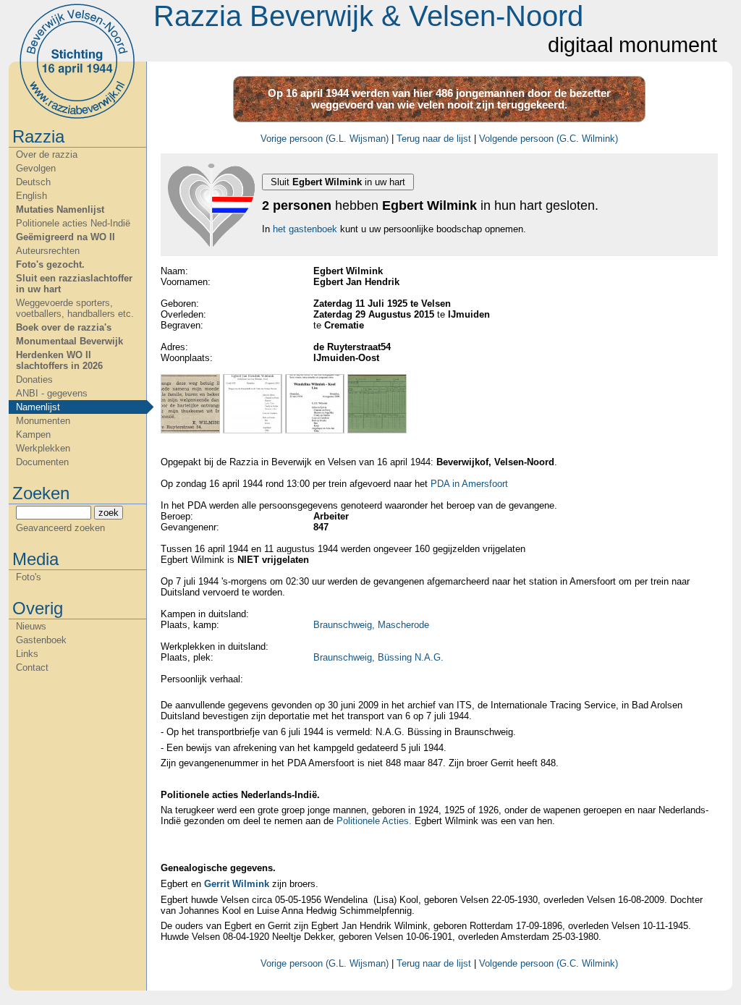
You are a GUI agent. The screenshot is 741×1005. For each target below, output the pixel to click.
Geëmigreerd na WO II (65, 237)
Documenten (42, 462)
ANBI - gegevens (52, 393)
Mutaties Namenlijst (60, 209)
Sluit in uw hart (338, 182)
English (31, 195)
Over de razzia (46, 154)
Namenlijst (38, 407)
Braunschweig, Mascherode (371, 624)
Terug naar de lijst (434, 138)
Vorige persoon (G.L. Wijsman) (325, 138)
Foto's (28, 577)
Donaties (34, 379)
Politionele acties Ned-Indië (73, 223)
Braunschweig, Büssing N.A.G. (378, 657)
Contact (32, 667)
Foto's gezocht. (50, 264)
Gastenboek (41, 640)
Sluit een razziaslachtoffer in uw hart (74, 283)
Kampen (33, 434)
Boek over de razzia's (63, 327)
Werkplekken (43, 448)
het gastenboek (305, 229)
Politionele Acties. (374, 820)
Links (27, 653)
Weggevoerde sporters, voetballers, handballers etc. (75, 308)
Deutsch (33, 182)
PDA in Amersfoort (469, 483)
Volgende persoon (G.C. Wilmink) (548, 138)
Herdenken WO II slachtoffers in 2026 (59, 360)
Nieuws (31, 626)
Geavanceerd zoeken (60, 527)
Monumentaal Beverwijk (69, 341)
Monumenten (43, 420)
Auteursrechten (48, 250)
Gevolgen (36, 168)
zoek (108, 512)
